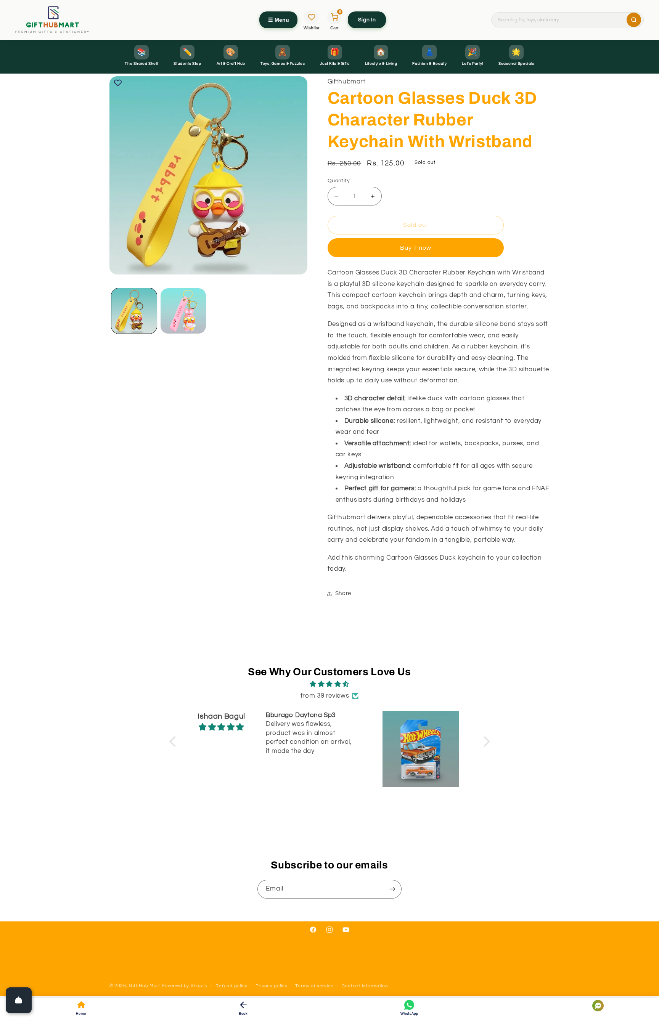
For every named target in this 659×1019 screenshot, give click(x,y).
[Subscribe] (392, 889)
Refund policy (231, 986)
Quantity (339, 180)
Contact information (365, 986)
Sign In (367, 19)
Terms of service (314, 986)
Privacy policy (272, 986)
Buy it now (416, 248)
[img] (329, 684)
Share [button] (343, 594)
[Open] (19, 1000)
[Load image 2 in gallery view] (183, 311)
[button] (174, 741)
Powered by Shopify (185, 986)
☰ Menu (278, 20)
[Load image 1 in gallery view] (134, 311)
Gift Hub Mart (144, 986)
